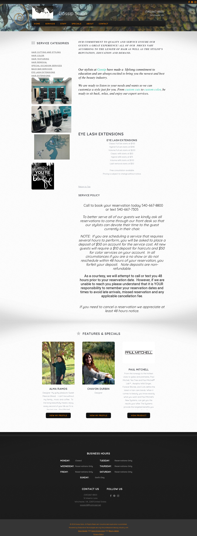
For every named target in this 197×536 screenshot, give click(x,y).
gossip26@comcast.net (90, 505)
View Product (138, 415)
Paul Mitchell (139, 369)
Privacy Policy (98, 534)
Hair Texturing (40, 59)
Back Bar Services (41, 69)
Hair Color (37, 55)
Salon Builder (83, 531)
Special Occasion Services (46, 65)
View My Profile (58, 415)
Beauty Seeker (114, 531)
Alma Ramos (58, 388)
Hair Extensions (40, 75)
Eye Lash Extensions (43, 72)
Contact (103, 23)
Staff (63, 23)
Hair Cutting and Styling (46, 52)
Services (50, 23)
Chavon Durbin (98, 388)
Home (37, 23)
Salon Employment (98, 531)
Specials (76, 23)
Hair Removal (39, 62)
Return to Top (84, 186)
